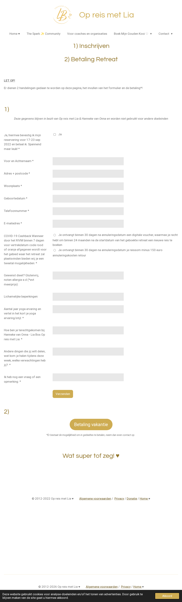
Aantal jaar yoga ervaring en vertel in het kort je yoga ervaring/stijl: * (22, 313)
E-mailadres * (13, 223)
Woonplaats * (13, 186)
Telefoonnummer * (16, 211)
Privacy (119, 498)
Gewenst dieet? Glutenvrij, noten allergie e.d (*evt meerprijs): (21, 279)
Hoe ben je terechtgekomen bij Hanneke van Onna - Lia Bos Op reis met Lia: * (24, 334)
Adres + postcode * (17, 173)
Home (144, 498)
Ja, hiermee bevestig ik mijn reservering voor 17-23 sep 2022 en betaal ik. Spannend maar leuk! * (22, 142)
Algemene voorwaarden (95, 498)
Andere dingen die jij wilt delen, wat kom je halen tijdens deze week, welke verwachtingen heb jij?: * (25, 358)
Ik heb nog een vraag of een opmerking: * (22, 379)
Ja (60, 134)
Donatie (132, 498)
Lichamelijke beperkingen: (21, 296)
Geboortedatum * (15, 198)
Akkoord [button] (167, 596)
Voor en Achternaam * (19, 161)
